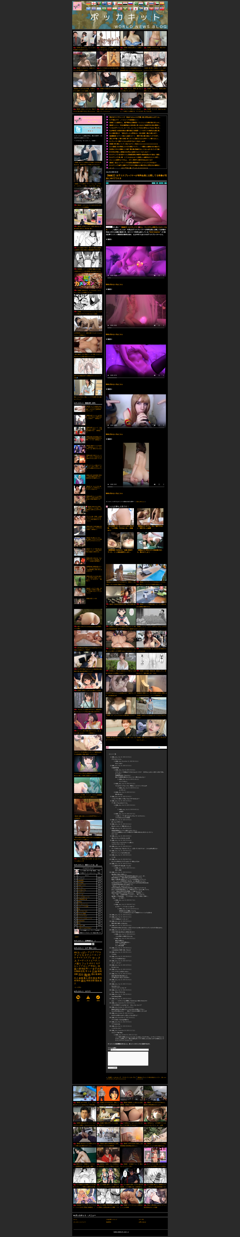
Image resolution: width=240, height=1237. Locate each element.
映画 (100, 971)
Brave (78, 923)
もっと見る (78, 987)
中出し (94, 966)
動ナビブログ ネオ (82, 911)
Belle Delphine (155, 232)
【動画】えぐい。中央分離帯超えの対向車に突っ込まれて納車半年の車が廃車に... (134, 125)
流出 (166, 183)
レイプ (80, 966)
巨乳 (83, 971)
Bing (78, 909)
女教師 (77, 971)
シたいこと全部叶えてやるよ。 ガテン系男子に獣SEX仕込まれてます (131, 160)
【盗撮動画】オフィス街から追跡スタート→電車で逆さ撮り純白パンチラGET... (134, 136)
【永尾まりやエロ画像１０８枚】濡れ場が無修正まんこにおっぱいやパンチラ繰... (134, 149)
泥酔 (76, 974)
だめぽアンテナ (81, 885)
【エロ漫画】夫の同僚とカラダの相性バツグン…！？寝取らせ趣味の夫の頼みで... (134, 146)
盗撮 (81, 978)
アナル (98, 952)
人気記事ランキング (111, 1219)
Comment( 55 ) (163, 747)
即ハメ (89, 968)
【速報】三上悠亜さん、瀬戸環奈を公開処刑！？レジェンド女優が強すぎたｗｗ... (134, 122)
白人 (76, 978)
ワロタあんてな (81, 890)
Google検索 (80, 880)
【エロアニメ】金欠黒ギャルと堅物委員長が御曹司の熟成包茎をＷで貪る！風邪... (134, 154)
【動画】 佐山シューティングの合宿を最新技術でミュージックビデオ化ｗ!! (132, 162)
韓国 (88, 980)
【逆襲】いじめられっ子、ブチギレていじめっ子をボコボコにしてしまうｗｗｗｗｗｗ (121, 1078)
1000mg (79, 901)
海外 (87, 975)
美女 (95, 978)
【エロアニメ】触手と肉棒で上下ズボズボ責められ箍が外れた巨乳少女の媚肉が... (134, 165)
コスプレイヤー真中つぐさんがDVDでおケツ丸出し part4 (127, 141)
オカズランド (81, 892)
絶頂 (90, 978)
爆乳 (100, 974)
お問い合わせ (142, 1222)
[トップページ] (77, 6)
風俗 (97, 980)
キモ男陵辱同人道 (82, 899)
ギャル (80, 957)
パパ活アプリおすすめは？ (84, 928)
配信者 (153, 183)
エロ (107, 183)
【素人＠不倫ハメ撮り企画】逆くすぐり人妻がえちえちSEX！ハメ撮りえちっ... (134, 138)
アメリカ (79, 955)
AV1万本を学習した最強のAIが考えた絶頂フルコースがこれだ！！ (130, 152)
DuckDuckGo (80, 920)
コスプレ (161, 183)
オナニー (89, 955)
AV (157, 183)
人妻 (79, 968)
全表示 (76, 937)
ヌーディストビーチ (87, 960)
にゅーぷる (80, 894)
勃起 (83, 968)
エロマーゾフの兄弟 (82, 906)
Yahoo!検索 (80, 882)
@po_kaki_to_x (140, 501)
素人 (85, 978)
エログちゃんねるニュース (84, 918)
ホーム (75, 1219)
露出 (83, 980)
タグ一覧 (141, 1219)
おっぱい (82, 952)
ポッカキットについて (80, 1222)
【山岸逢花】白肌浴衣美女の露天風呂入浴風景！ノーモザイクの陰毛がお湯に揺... (134, 130)
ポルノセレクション (82, 904)
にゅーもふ (80, 887)
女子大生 (97, 969)
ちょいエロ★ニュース (83, 897)
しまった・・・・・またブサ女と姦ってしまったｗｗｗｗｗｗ (128, 168)
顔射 (93, 980)
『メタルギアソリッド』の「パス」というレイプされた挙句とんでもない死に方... (134, 128)
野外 (78, 980)
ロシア (86, 966)
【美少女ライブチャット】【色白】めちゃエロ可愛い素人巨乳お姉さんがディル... (134, 117)
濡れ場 (94, 974)
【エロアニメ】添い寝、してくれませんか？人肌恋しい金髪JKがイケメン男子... (134, 157)
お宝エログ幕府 (81, 913)
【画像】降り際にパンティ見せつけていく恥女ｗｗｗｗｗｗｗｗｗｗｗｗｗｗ (133, 144)
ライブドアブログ (82, 916)
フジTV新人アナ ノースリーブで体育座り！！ (124, 120)
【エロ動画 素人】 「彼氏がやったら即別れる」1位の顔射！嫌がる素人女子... (133, 133)
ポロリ (92, 963)
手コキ (88, 971)
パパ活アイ (80, 925)
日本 (94, 971)
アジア (91, 952)
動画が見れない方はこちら (114, 284)
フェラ (85, 963)
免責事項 (108, 1222)
